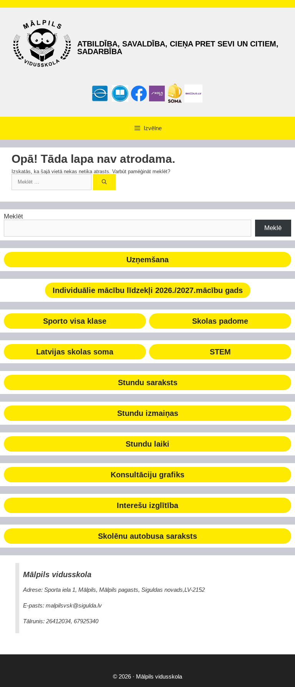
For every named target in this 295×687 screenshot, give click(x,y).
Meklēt (13, 216)
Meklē (273, 228)
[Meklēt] (104, 182)
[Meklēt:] (52, 182)
